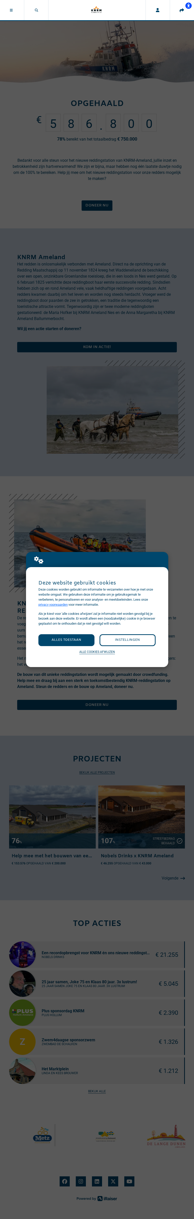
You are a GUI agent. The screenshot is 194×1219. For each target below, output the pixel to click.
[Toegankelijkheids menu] (188, 6)
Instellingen (127, 640)
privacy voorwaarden (53, 604)
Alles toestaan (66, 640)
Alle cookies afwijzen (97, 652)
